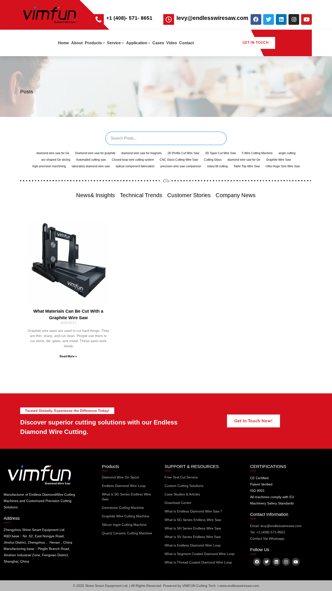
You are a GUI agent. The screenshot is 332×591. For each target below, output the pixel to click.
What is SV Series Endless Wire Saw (193, 537)
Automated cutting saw (91, 159)
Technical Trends (141, 195)
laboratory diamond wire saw (91, 166)
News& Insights (95, 195)
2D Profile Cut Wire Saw (183, 153)
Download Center (178, 503)
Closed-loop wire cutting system (133, 159)
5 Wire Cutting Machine (257, 153)
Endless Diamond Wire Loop (124, 486)
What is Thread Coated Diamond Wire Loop (198, 562)
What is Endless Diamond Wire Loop (193, 545)
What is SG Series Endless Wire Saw (126, 496)
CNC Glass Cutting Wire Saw (179, 159)
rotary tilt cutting (217, 166)
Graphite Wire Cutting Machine (125, 516)
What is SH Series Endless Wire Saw (193, 528)
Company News (236, 195)
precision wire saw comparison (180, 166)
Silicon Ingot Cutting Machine (124, 525)
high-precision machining (49, 166)
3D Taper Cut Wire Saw (220, 153)
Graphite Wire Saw (278, 159)
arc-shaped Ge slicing (55, 159)
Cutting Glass (213, 159)
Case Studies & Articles (182, 494)
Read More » (68, 356)
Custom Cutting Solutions (184, 486)
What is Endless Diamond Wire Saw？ (194, 511)
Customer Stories (189, 195)
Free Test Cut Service (181, 477)
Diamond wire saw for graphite (95, 153)
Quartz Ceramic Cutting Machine (127, 533)
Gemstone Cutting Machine (123, 508)
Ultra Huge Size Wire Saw (283, 166)
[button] (103, 43)
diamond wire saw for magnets (141, 153)
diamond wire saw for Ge (52, 153)
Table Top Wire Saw (247, 166)
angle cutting (287, 153)
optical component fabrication (135, 166)
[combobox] (166, 138)
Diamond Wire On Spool (120, 477)
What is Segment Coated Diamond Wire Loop (200, 554)
